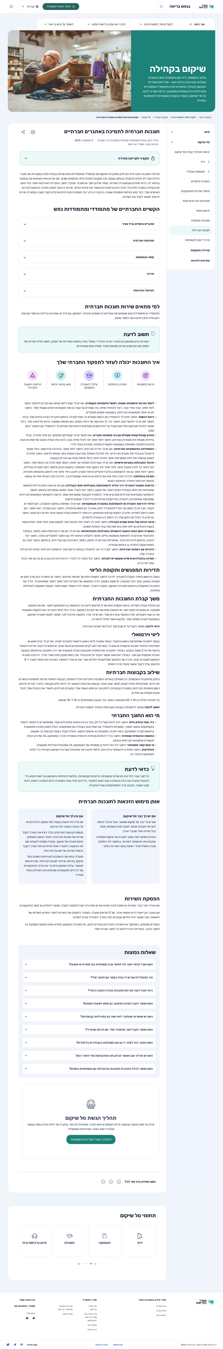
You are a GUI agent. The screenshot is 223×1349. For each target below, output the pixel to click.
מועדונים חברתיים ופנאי (196, 201)
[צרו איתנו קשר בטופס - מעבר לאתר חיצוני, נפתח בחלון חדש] (27, 1318)
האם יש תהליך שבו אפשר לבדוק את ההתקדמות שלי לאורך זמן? (114, 1055)
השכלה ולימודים (200, 181)
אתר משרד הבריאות (92, 1308)
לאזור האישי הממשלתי (59, 6)
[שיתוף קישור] (23, 132)
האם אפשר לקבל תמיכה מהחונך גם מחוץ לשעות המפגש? (118, 1003)
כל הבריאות (92, 1329)
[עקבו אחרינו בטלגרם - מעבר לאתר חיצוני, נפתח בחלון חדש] (14, 1344)
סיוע (207, 132)
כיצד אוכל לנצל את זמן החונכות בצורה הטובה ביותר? (120, 990)
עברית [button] (30, 6)
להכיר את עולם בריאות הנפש (109, 24)
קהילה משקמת (200, 250)
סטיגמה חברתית (143, 240)
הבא (79, 1264)
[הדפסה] (33, 132)
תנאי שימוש (118, 1345)
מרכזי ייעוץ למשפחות (197, 240)
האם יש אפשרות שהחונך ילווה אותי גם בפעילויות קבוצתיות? (116, 1016)
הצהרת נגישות (101, 1345)
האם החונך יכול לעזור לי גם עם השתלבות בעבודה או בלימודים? (114, 1042)
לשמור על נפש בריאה (61, 24)
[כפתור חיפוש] (161, 6)
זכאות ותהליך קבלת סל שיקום (192, 152)
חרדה (150, 274)
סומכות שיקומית (200, 220)
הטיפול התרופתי (143, 290)
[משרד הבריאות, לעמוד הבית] (204, 6)
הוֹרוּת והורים (161, 1311)
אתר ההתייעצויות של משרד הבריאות (65, 1308)
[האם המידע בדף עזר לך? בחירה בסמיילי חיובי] (119, 1181)
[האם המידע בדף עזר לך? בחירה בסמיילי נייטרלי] (111, 1181)
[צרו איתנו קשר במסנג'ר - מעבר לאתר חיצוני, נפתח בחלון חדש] (33, 1318)
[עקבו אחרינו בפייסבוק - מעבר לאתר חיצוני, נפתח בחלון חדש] (21, 1344)
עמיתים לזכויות (200, 260)
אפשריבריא (92, 1325)
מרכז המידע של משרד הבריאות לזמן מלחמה (90, 1317)
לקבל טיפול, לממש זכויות (158, 24)
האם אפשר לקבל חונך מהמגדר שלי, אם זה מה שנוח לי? (119, 1029)
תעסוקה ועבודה (196, 171)
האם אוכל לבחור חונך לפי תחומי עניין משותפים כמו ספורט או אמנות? (111, 964)
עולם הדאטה (68, 1314)
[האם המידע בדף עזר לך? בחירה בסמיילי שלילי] (103, 1181)
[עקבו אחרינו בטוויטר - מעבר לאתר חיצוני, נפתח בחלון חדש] (8, 1344)
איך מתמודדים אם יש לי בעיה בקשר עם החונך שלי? (122, 977)
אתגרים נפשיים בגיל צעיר (138, 224)
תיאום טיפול (203, 210)
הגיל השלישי (161, 1306)
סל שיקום (204, 142)
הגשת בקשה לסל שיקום (65, 826)
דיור (202, 162)
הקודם (95, 1264)
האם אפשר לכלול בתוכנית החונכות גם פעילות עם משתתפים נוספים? (111, 1068)
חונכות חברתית (201, 230)
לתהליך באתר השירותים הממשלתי (91, 1139)
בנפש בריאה (180, 6)
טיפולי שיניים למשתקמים (195, 191)
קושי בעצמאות (145, 257)
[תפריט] (11, 6)
